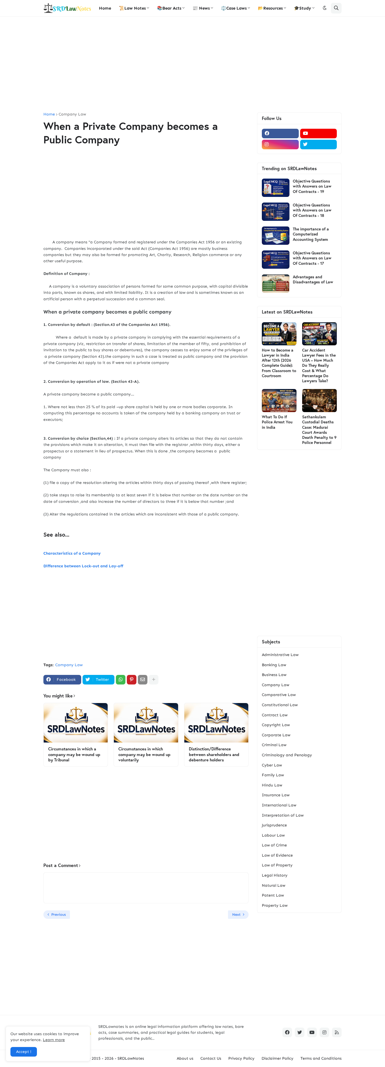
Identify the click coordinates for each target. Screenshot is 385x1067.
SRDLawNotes (131, 1058)
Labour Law (273, 835)
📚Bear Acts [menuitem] (169, 8)
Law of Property (277, 865)
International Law (279, 805)
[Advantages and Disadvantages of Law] (275, 283)
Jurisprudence (274, 825)
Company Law (72, 114)
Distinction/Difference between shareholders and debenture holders (214, 754)
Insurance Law (275, 795)
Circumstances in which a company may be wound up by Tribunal (74, 754)
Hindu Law (272, 785)
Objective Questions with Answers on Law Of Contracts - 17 (312, 258)
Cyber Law (272, 765)
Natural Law (273, 885)
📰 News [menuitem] (201, 8)
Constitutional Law (280, 705)
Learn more (54, 1039)
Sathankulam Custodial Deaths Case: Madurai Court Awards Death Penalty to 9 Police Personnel (319, 429)
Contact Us (210, 1058)
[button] (324, 8)
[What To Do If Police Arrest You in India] (279, 400)
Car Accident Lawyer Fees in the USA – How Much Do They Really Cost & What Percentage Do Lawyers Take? (319, 365)
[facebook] (280, 133)
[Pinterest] (131, 679)
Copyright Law (276, 725)
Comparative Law (279, 694)
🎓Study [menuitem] (302, 8)
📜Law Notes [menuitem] (132, 8)
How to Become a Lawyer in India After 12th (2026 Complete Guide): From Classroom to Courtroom (279, 363)
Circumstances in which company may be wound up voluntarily (144, 754)
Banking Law (274, 665)
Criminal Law (274, 745)
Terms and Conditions (321, 1058)
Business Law (274, 674)
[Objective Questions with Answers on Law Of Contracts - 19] (275, 188)
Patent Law (273, 895)
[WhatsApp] (120, 679)
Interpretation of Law (283, 815)
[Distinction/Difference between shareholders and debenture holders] (216, 723)
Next (236, 914)
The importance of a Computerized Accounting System (311, 234)
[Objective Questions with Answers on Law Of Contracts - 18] (275, 212)
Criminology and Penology (287, 755)
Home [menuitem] (105, 8)
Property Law (274, 905)
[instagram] (280, 144)
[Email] (142, 679)
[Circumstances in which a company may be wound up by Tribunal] (76, 723)
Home (49, 114)
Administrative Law (280, 654)
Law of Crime (274, 845)
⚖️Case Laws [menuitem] (234, 8)
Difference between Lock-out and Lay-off (83, 566)
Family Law (273, 775)
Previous (58, 914)
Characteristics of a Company (72, 553)
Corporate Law (276, 735)
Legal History (274, 875)
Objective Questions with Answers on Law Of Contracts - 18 (312, 210)
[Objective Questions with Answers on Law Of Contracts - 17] (275, 259)
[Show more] (153, 679)
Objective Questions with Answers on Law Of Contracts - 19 (312, 186)
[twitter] (318, 144)
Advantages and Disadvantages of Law (313, 279)
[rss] (337, 1032)
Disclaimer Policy (277, 1058)
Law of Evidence (277, 855)
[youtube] (318, 133)
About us (185, 1058)
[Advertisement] (192, 64)
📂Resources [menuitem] (270, 8)
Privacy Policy (241, 1058)
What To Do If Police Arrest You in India (277, 422)
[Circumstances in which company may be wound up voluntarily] (146, 723)
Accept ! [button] (23, 1051)
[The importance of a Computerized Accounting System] (275, 235)
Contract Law (274, 715)
